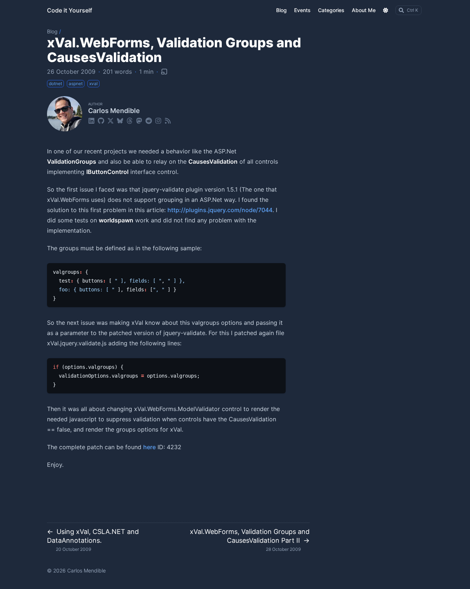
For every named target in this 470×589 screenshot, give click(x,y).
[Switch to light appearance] (385, 10)
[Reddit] (148, 120)
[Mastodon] (139, 120)
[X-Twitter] (110, 120)
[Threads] (129, 120)
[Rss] (167, 120)
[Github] (101, 120)
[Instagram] (158, 120)
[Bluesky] (120, 120)
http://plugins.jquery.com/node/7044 (219, 210)
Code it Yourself (69, 10)
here (149, 447)
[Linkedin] (91, 120)
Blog (52, 31)
